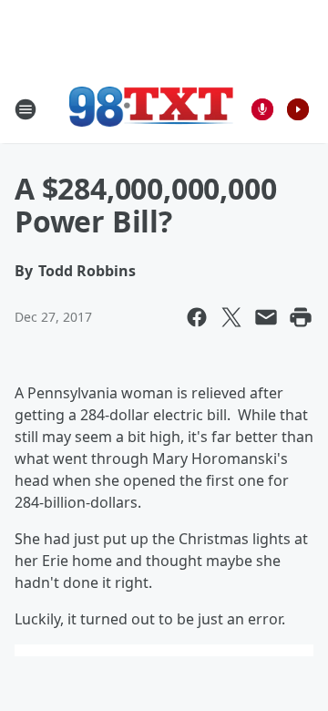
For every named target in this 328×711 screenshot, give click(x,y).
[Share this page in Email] (266, 317)
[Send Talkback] (262, 109)
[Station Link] (151, 109)
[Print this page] (300, 317)
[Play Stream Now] (298, 109)
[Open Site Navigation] (25, 109)
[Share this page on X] (231, 317)
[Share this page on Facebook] (197, 317)
